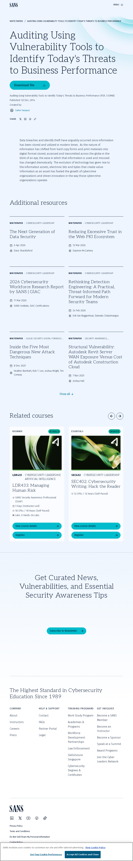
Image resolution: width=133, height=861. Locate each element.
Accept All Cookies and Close (83, 854)
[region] (66, 851)
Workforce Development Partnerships (76, 737)
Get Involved (105, 708)
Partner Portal (48, 728)
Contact (43, 715)
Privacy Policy (16, 826)
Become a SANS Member (107, 718)
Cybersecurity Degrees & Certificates (76, 770)
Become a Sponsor (109, 737)
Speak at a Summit (109, 744)
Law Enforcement (79, 748)
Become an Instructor (104, 729)
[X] (20, 818)
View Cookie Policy (95, 847)
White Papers (16, 21)
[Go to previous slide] (111, 416)
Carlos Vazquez (22, 110)
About (13, 715)
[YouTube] (28, 818)
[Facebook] (37, 818)
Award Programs (107, 750)
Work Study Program (81, 715)
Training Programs (81, 708)
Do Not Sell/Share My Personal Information (30, 837)
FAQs (42, 722)
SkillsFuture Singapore (75, 757)
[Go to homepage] (14, 5)
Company (15, 708)
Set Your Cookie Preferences (46, 854)
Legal (42, 735)
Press (13, 735)
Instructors (17, 722)
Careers (14, 728)
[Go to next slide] (119, 416)
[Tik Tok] (45, 818)
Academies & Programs (76, 724)
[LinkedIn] (12, 818)
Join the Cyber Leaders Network (107, 759)
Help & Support (49, 708)
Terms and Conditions (20, 831)
